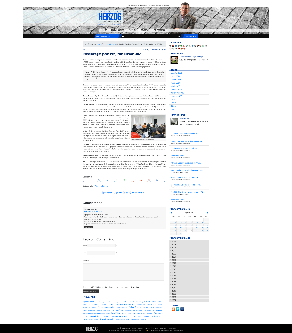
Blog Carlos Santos (110, 18)
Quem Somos (126, 328)
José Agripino (147, 310)
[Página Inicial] (92, 328)
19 (191, 228)
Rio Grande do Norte (141, 316)
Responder (88, 227)
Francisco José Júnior (106, 307)
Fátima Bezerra (135, 307)
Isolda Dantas (128, 310)
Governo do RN (157, 307)
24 (180, 230)
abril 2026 (175, 86)
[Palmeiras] (173, 48)
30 (175, 233)
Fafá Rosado (92, 307)
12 (191, 225)
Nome (85, 245)
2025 (174, 244)
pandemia (149, 313)
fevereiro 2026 (177, 93)
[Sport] (182, 48)
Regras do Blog (117, 30)
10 (180, 225)
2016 (174, 272)
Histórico (163, 328)
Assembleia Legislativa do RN (117, 302)
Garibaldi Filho (147, 307)
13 (197, 225)
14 (202, 225)
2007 (173, 109)
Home (104, 30)
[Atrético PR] (173, 45)
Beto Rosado (131, 301)
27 (197, 230)
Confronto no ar (184, 118)
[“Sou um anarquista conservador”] (174, 60)
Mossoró (116, 313)
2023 (174, 251)
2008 (173, 106)
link (120, 193)
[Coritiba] (187, 45)
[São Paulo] (179, 48)
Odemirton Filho (141, 313)
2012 (174, 285)
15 (207, 225)
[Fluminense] (200, 45)
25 (185, 230)
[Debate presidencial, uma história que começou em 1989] (174, 121)
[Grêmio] (206, 45)
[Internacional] (170, 48)
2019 (174, 263)
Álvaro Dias (143, 319)
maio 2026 (175, 83)
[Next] (207, 213)
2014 (174, 278)
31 (180, 233)
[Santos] (176, 48)
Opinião (140, 328)
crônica (110, 304)
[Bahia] (176, 45)
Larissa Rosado (158, 310)
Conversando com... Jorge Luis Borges (191, 56)
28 (202, 230)
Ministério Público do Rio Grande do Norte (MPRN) (96, 313)
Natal (124, 313)
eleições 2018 (141, 304)
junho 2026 (176, 79)
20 (197, 228)
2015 (174, 275)
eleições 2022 (151, 304)
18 (185, 228)
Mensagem (86, 260)
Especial (147, 328)
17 (180, 228)
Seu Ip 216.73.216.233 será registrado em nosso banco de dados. (111, 287)
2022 (174, 254)
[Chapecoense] (181, 45)
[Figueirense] (195, 45)
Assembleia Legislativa (101, 301)
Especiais (133, 30)
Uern (127, 319)
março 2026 (176, 89)
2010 (173, 99)
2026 (174, 241)
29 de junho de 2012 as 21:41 (93, 211)
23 (175, 230)
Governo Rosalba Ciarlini (103, 310)
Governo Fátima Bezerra (89, 310)
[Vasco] (184, 48)
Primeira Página (109, 44)
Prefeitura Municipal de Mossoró (116, 316)
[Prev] (171, 213)
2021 (174, 257)
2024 (174, 247)
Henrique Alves (117, 310)
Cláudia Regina (93, 304)
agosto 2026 (176, 73)
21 (202, 228)
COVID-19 (103, 304)
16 (175, 228)
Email (84, 253)
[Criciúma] (189, 45)
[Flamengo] (198, 45)
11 (185, 225)
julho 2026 (175, 76)
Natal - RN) (131, 313)
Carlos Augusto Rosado (143, 302)
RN (151, 316)
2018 (174, 266)
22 (207, 228)
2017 (174, 269)
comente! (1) (109, 193)
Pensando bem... (95, 316)
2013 (174, 281)
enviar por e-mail (139, 193)
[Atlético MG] (170, 45)
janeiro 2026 (176, 96)
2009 (173, 103)
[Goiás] (203, 45)
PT (130, 316)
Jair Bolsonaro (137, 310)
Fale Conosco (159, 30)
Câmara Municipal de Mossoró (125, 304)
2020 (174, 260)
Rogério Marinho (94, 319)
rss (126, 193)
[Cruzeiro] (193, 45)
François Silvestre (121, 307)
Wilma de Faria (135, 319)
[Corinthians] (184, 45)
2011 (174, 288)
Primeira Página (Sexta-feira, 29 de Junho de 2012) (112, 54)
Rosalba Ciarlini (107, 319)
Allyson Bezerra (88, 302)
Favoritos (145, 30)
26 (191, 230)
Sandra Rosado (120, 319)
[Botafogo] (179, 45)
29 (207, 230)
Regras (134, 328)
